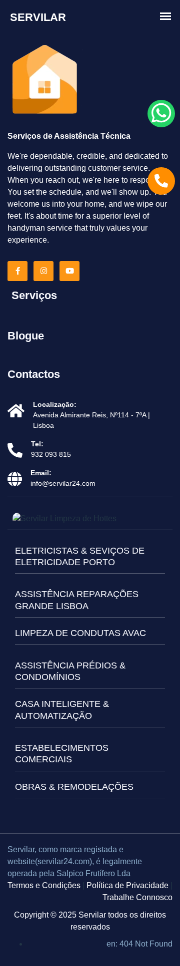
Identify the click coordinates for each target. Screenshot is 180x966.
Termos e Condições (44, 885)
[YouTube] (72, 271)
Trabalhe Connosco (137, 897)
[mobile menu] (165, 16)
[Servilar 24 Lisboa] (45, 80)
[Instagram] (46, 271)
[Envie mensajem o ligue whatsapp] (161, 113)
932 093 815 (51, 454)
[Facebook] (20, 271)
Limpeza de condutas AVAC (80, 633)
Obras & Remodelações (74, 787)
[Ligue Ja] (161, 181)
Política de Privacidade (127, 885)
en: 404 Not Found (139, 944)
